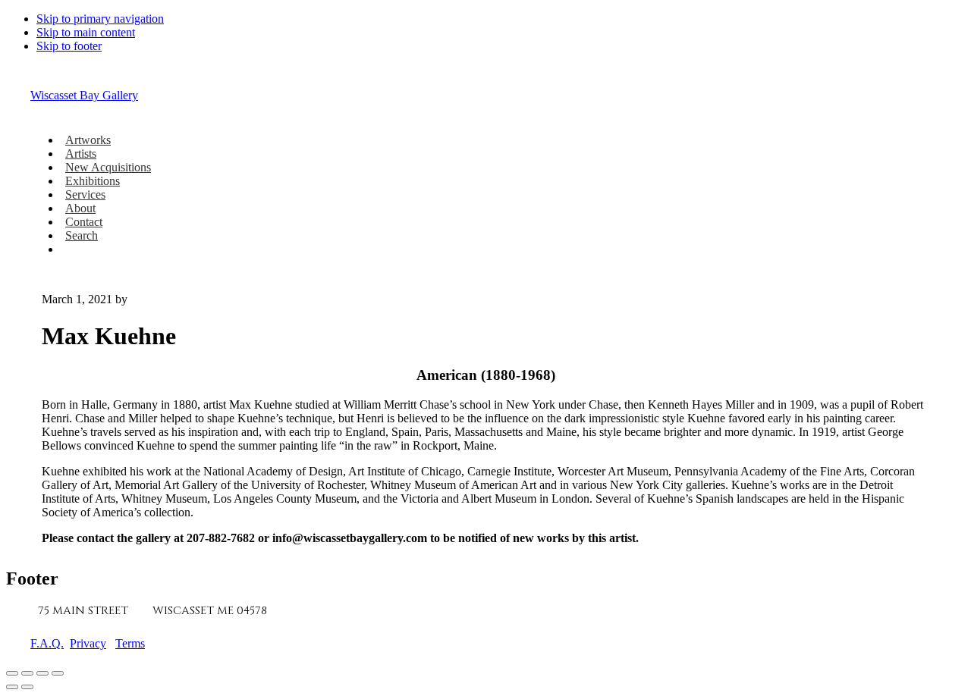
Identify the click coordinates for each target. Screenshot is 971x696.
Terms (130, 643)
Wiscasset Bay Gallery (84, 95)
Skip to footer (69, 45)
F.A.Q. (47, 643)
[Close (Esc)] (58, 673)
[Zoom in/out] (12, 673)
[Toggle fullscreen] (27, 673)
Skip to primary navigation (100, 18)
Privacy (88, 643)
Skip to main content (85, 32)
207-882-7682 (320, 611)
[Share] (42, 673)
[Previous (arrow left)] (12, 687)
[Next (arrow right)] (27, 687)
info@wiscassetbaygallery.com (470, 611)
